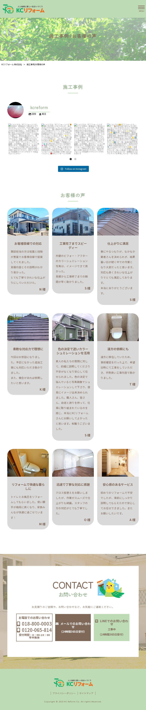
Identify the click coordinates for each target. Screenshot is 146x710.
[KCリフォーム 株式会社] (23, 8)
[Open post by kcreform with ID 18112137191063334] (122, 139)
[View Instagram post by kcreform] (36, 151)
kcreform (23, 126)
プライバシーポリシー (64, 693)
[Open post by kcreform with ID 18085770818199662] (56, 139)
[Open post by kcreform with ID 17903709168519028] (89, 139)
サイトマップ (86, 693)
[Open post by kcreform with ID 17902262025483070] (23, 139)
